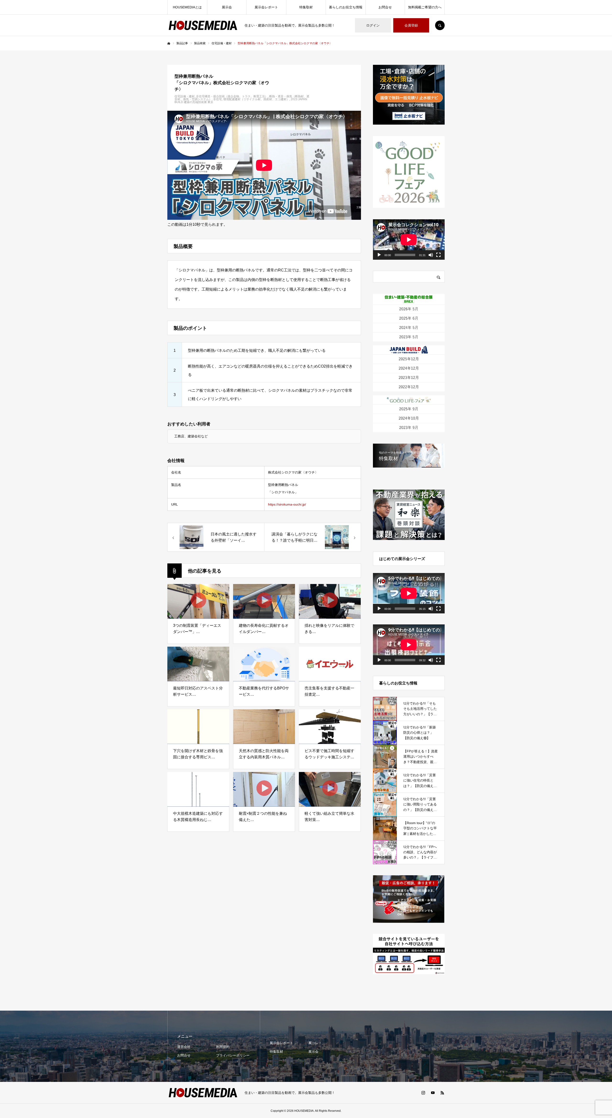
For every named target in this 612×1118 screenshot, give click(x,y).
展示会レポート (266, 7)
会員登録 (411, 25)
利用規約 (223, 1047)
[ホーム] (168, 43)
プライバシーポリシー (233, 1055)
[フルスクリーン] (438, 255)
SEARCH (440, 25)
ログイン (373, 25)
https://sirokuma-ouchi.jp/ (287, 504)
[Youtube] (432, 1092)
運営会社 (184, 1047)
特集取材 (306, 7)
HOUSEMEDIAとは (187, 7)
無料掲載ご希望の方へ (425, 7)
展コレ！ (315, 1043)
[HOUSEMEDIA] (203, 25)
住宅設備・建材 (185, 96)
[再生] (379, 255)
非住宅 (217, 99)
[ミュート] (430, 255)
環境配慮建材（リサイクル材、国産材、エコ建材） (256, 99)
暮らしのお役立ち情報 (345, 7)
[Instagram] (423, 1092)
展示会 (227, 7)
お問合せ (385, 7)
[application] (409, 239)
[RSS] (442, 1092)
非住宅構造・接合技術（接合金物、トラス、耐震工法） (232, 96)
